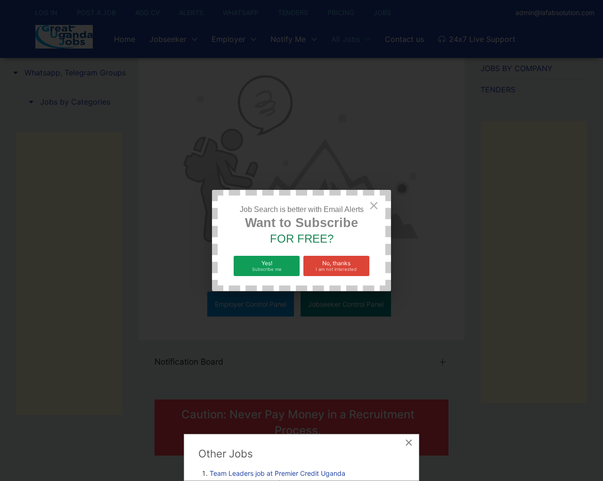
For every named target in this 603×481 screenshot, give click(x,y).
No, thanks (336, 266)
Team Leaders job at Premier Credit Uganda (277, 473)
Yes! (267, 266)
